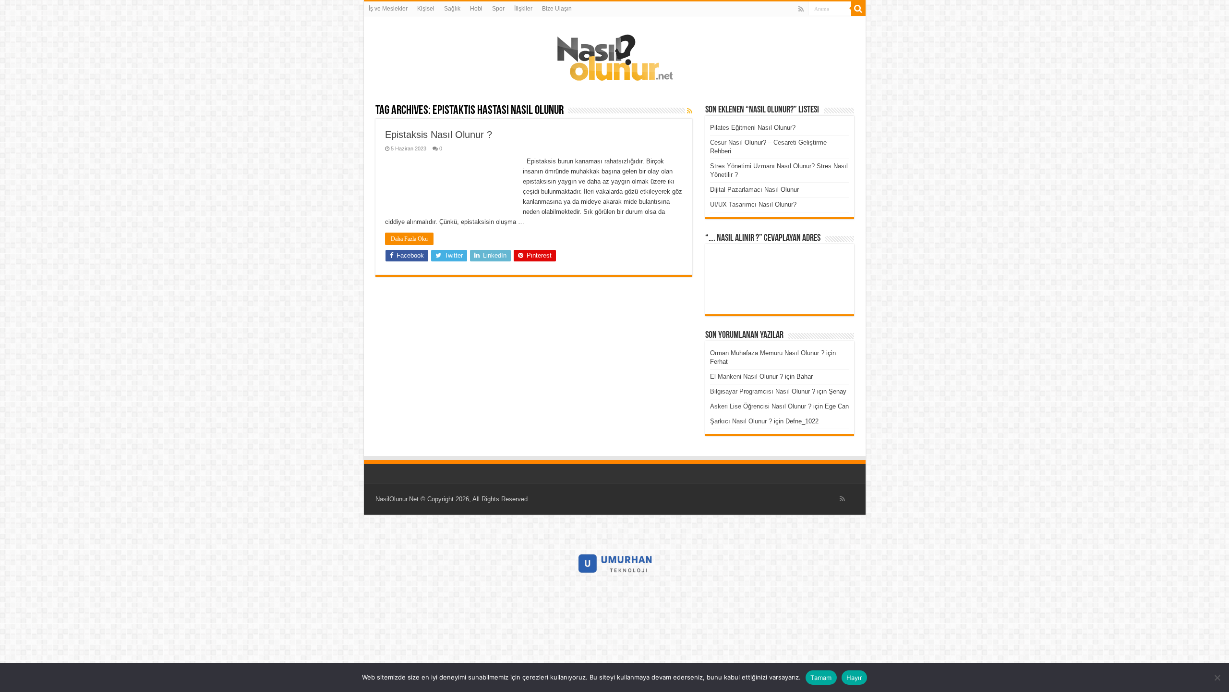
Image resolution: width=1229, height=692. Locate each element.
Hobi (476, 8)
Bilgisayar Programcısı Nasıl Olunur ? (762, 391)
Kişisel (425, 8)
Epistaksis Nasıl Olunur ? (438, 134)
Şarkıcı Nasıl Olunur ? (741, 421)
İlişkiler (523, 8)
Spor (498, 8)
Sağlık (452, 8)
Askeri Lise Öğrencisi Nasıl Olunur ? (760, 406)
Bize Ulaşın (557, 8)
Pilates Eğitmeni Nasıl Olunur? (752, 127)
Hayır (854, 677)
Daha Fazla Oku (409, 238)
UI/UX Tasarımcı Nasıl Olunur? (753, 204)
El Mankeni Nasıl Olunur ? (746, 376)
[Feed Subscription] (689, 111)
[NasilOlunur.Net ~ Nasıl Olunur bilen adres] (614, 55)
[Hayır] (1217, 677)
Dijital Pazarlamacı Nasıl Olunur (754, 189)
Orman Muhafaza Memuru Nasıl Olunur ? (767, 353)
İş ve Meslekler (388, 8)
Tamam (820, 677)
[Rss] (801, 9)
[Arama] (858, 8)
